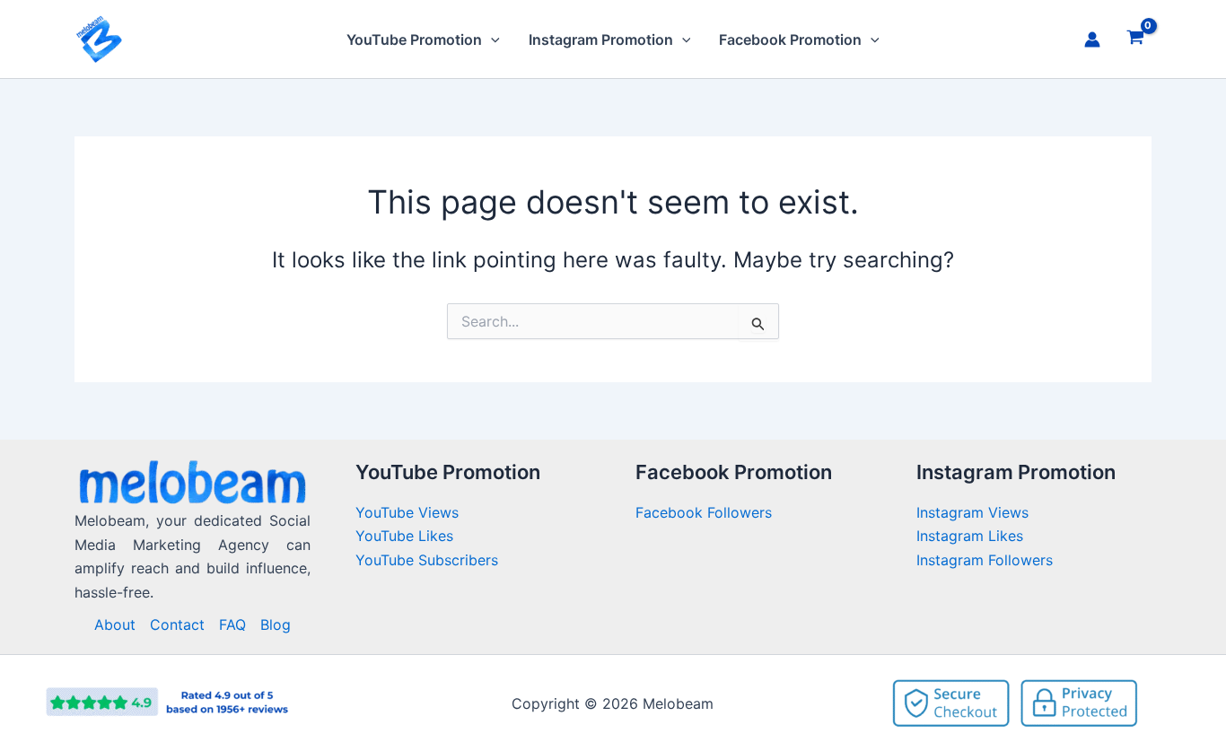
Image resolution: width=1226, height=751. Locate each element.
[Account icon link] (1092, 39)
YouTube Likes (404, 536)
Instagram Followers (984, 560)
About (115, 624)
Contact (177, 624)
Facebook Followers (705, 512)
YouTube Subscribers (426, 560)
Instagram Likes (969, 536)
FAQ (232, 624)
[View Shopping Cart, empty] (1135, 39)
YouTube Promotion (414, 39)
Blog (275, 624)
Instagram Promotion (601, 39)
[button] (491, 39)
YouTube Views (407, 512)
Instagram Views (974, 512)
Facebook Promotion (790, 39)
